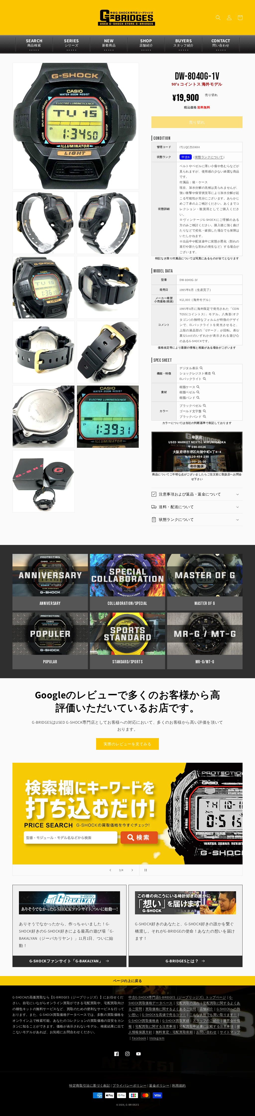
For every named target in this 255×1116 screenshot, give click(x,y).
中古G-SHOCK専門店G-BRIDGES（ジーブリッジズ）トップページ (177, 997)
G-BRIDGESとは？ (182, 961)
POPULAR (50, 662)
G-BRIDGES (132, 1104)
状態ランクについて (209, 157)
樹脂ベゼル (187, 392)
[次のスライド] (132, 870)
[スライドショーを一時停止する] (144, 870)
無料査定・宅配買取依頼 (174, 1032)
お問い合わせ (206, 1032)
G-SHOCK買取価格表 (143, 1021)
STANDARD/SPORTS (127, 662)
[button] (218, 17)
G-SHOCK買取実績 (176, 1021)
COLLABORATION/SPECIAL (127, 603)
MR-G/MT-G (204, 662)
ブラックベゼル (190, 405)
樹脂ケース (187, 387)
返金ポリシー (159, 1085)
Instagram (156, 1038)
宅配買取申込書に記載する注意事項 (206, 1026)
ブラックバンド (190, 416)
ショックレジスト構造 (195, 373)
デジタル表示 (189, 368)
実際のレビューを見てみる (127, 744)
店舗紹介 (206, 1009)
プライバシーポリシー (129, 1085)
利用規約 (179, 1085)
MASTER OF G (204, 603)
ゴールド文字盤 (190, 411)
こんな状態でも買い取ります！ (213, 1015)
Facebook (139, 1038)
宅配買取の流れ (188, 1003)
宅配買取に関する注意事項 (155, 1026)
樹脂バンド (187, 398)
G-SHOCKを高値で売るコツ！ (164, 1015)
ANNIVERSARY (50, 603)
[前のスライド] (110, 870)
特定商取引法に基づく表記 (89, 1085)
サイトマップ (230, 1032)
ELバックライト (191, 379)
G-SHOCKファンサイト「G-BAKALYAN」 (66, 961)
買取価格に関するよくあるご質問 (170, 1009)
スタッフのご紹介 (206, 1021)
